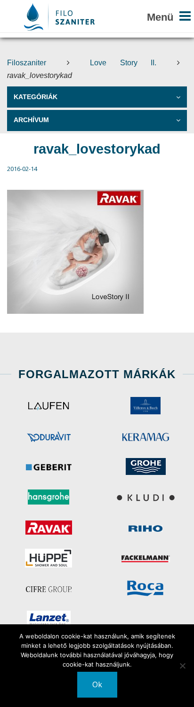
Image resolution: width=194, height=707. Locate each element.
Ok (97, 684)
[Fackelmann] (145, 558)
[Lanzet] (48, 619)
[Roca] (145, 588)
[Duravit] (48, 436)
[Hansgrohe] (48, 497)
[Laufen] (48, 405)
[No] (182, 665)
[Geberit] (48, 466)
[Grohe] (145, 466)
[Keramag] (145, 436)
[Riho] (145, 527)
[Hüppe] (48, 558)
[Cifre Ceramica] (48, 588)
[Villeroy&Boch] (145, 405)
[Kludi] (145, 497)
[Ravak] (48, 527)
